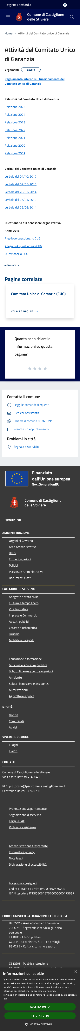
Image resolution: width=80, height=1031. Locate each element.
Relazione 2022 (15, 130)
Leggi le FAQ (17, 821)
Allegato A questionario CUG (23, 246)
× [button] (75, 971)
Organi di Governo (21, 540)
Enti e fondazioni (20, 559)
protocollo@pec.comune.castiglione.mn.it (37, 786)
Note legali (16, 858)
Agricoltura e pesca (21, 696)
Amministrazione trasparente (28, 846)
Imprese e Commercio (23, 615)
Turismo (14, 634)
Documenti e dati (20, 577)
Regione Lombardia (18, 4)
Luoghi (13, 744)
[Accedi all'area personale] (65, 4)
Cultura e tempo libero (23, 603)
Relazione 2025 (15, 106)
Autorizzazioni (18, 689)
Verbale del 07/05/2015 (21, 184)
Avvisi (13, 727)
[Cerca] (72, 17)
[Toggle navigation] (7, 16)
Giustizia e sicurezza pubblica (28, 665)
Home (8, 33)
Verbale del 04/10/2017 (21, 176)
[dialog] (40, 999)
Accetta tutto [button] (40, 1006)
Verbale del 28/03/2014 (21, 192)
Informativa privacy (22, 852)
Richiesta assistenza (22, 827)
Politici (13, 565)
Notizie (13, 715)
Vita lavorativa (18, 609)
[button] (40, 1024)
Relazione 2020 (15, 145)
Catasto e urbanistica (23, 627)
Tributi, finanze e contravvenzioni (31, 671)
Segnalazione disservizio (25, 814)
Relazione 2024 (15, 114)
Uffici (12, 553)
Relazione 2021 (15, 137)
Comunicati (16, 721)
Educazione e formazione (25, 659)
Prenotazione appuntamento (28, 808)
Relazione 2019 (15, 153)
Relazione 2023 (15, 122)
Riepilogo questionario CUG (22, 238)
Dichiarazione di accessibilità (28, 864)
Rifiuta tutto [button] (40, 1015)
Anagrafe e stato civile (23, 596)
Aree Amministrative (23, 547)
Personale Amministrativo (26, 571)
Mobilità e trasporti (21, 640)
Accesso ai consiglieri (23, 883)
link (5, 998)
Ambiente (15, 677)
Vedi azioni (10, 265)
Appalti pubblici (19, 621)
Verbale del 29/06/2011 (21, 207)
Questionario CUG (16, 253)
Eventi (13, 751)
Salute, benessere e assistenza (29, 683)
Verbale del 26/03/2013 (21, 199)
